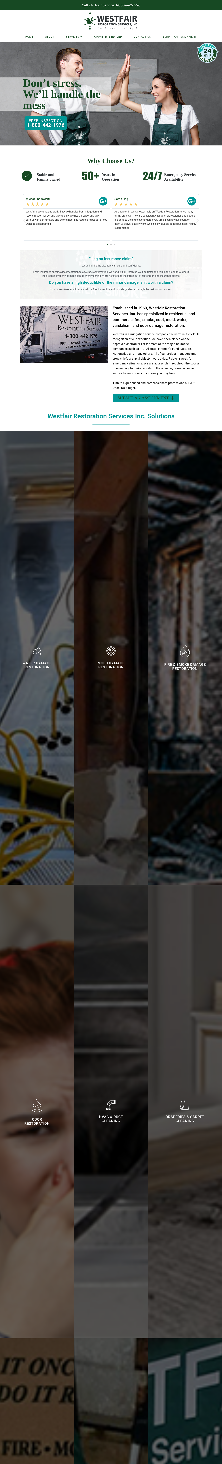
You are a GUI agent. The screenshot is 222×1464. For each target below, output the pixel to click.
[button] (24, 220)
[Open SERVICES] (81, 37)
